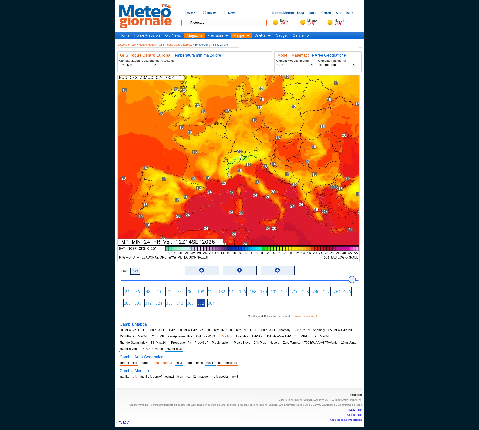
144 (232, 291)
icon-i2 (191, 376)
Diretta (260, 35)
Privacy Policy (354, 409)
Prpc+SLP (201, 342)
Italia (300, 13)
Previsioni (215, 35)
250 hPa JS (174, 349)
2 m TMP (158, 336)
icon (180, 376)
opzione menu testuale (159, 60)
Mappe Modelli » (148, 44)
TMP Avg (258, 336)
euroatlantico (128, 363)
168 (253, 291)
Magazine (194, 35)
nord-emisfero (227, 363)
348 (179, 303)
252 (326, 291)
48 (148, 291)
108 (200, 291)
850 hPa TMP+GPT (243, 330)
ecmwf (169, 376)
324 (158, 303)
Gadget (282, 35)
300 (137, 303)
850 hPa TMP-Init (340, 330)
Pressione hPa (181, 342)
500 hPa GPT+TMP (162, 330)
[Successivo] (277, 270)
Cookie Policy (354, 414)
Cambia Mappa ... (147, 60)
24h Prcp (260, 342)
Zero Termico (292, 342)
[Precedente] (201, 270)
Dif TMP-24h (322, 336)
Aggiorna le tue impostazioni (346, 419)
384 (211, 303)
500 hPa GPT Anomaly (275, 330)
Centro (326, 13)
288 (127, 303)
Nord (312, 13)
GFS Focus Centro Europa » (176, 44)
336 (169, 303)
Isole (349, 13)
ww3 (235, 376)
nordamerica (194, 363)
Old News (173, 35)
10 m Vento (348, 342)
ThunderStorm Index (133, 342)
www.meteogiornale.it (305, 316)
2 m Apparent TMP (180, 336)
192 (274, 291)
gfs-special (221, 376)
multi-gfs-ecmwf (151, 376)
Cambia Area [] (332, 60)
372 (200, 303)
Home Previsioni (147, 35)
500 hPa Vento (153, 349)
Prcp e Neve (242, 342)
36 (137, 291)
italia (179, 363)
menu (304, 60)
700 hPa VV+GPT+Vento (321, 342)
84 (179, 291)
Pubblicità (356, 394)
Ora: (124, 271)
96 (190, 291)
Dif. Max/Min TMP (279, 336)
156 (242, 291)
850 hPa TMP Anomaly (309, 330)
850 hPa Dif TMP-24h (134, 336)
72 (169, 291)
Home (125, 35)
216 (295, 291)
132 (221, 291)
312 (148, 303)
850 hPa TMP (217, 330)
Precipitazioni (221, 342)
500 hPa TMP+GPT (191, 330)
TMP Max (242, 336)
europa (145, 363)
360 (190, 303)
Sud (338, 13)
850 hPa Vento (129, 349)
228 (305, 291)
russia (210, 363)
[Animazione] (239, 270)
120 (211, 291)
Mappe (238, 35)
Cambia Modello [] (292, 60)
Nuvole (274, 342)
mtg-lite (124, 376)
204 (284, 291)
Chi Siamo (301, 35)
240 (316, 291)
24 (127, 291)
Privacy (122, 422)
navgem (204, 376)
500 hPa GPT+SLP (132, 330)
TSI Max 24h (159, 342)
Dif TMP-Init (302, 336)
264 (337, 291)
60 (158, 291)
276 (347, 291)
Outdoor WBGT (206, 336)
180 (263, 291)
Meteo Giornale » (127, 44)
